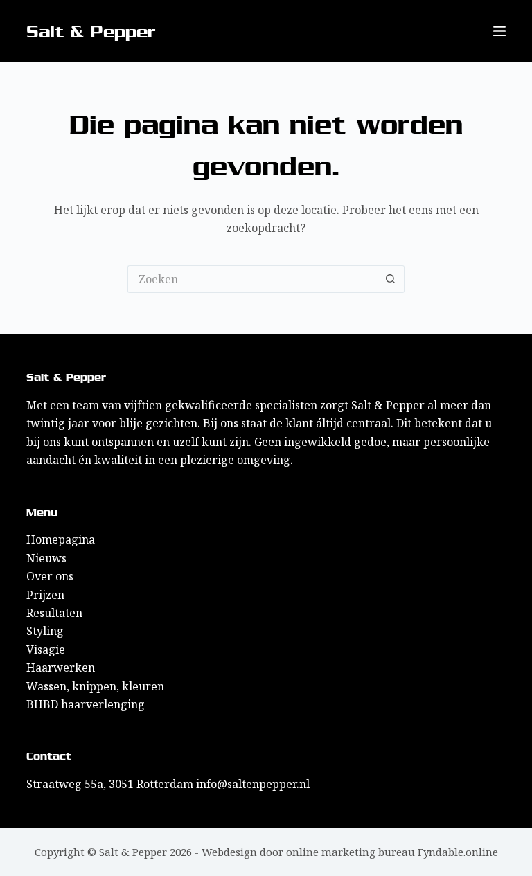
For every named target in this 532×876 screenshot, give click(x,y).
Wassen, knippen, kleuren (95, 686)
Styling (45, 630)
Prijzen (45, 594)
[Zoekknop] (391, 279)
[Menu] (499, 31)
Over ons (49, 576)
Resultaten (54, 612)
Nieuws (46, 558)
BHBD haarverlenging (85, 704)
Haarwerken (60, 667)
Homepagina (60, 539)
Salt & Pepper (91, 31)
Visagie (45, 649)
